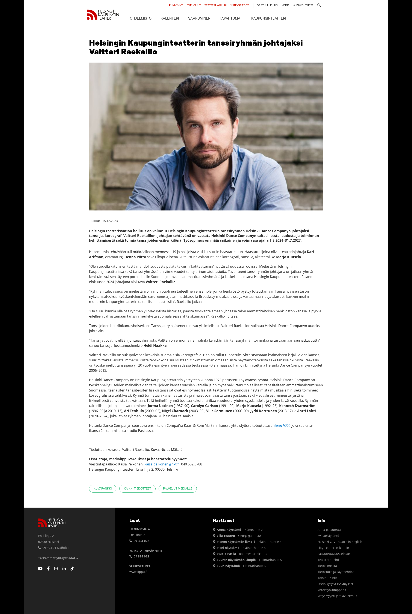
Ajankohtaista (303, 5)
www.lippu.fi (138, 572)
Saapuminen (199, 19)
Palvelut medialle (177, 488)
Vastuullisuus (267, 5)
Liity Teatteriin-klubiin (333, 548)
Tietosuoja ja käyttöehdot (336, 572)
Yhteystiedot (239, 5)
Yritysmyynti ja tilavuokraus (337, 596)
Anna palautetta (329, 530)
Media (285, 5)
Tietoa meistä (327, 566)
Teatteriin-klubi (215, 5)
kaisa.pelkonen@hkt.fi (161, 464)
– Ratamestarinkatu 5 (242, 554)
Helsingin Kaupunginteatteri (103, 14)
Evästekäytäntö (328, 536)
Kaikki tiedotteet (137, 488)
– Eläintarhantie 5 (249, 542)
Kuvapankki (103, 488)
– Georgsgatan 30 (239, 536)
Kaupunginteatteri (268, 19)
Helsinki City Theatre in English (340, 542)
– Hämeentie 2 (240, 530)
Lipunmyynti (175, 5)
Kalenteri (170, 19)
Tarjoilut (194, 5)
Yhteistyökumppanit (332, 590)
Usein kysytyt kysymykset (335, 584)
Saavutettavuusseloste (334, 554)
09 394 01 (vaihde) (55, 548)
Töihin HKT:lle (328, 578)
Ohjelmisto (140, 19)
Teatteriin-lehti (328, 560)
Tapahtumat (231, 19)
